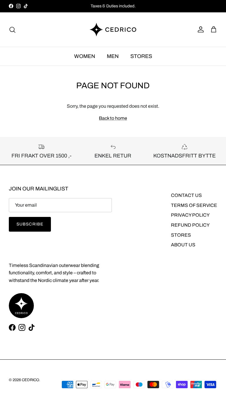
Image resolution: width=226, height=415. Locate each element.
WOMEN (84, 56)
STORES (141, 56)
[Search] (12, 29)
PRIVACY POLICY (190, 215)
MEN (113, 56)
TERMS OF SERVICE (194, 205)
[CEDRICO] (113, 29)
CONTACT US (186, 195)
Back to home (113, 118)
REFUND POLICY (190, 225)
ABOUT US (183, 244)
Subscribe (29, 224)
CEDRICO (30, 380)
